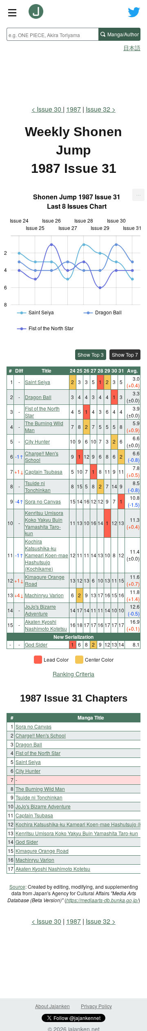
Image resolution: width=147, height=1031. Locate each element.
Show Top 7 (125, 354)
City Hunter (37, 441)
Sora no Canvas (43, 501)
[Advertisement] (73, 75)
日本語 (131, 48)
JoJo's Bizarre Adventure (40, 610)
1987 (73, 109)
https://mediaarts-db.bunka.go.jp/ (102, 899)
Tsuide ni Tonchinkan (38, 486)
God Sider (36, 644)
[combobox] (52, 34)
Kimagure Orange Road (45, 580)
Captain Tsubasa (43, 471)
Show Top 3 (91, 354)
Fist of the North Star (42, 412)
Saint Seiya (37, 381)
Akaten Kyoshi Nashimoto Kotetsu (46, 625)
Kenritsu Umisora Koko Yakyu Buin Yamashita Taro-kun (44, 522)
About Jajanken (52, 1005)
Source (17, 886)
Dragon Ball (38, 396)
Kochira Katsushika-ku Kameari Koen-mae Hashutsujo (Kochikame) (46, 555)
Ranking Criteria (73, 674)
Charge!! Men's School (41, 457)
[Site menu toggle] (12, 12)
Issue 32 (98, 109)
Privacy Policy (96, 1005)
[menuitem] (138, 195)
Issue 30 (50, 109)
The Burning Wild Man (44, 426)
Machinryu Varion (44, 595)
